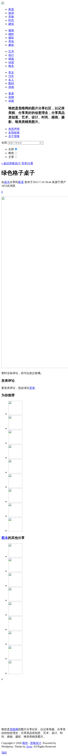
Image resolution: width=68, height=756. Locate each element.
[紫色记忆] (15, 629)
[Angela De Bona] (15, 643)
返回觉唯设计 (10, 163)
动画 (11, 100)
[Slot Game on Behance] (15, 428)
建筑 (11, 23)
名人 (11, 79)
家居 (11, 9)
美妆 (11, 41)
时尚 (11, 20)
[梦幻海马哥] (15, 472)
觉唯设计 (35, 743)
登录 (24, 163)
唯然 (11, 153)
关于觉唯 (14, 136)
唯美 (11, 65)
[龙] (15, 614)
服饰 (11, 30)
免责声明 (14, 128)
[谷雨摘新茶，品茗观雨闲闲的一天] (15, 673)
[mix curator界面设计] (15, 413)
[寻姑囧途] (15, 457)
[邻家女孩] (15, 600)
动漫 (11, 62)
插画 (11, 58)
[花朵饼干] (15, 486)
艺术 (11, 51)
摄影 (11, 37)
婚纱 (11, 34)
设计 (11, 55)
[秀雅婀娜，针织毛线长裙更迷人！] (15, 556)
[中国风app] (15, 516)
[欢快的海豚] (15, 658)
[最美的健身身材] (15, 585)
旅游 (11, 12)
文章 (11, 156)
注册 (30, 163)
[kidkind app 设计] (15, 501)
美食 (11, 16)
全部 (11, 149)
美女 (11, 72)
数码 (11, 83)
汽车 (11, 76)
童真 (11, 93)
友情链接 (14, 132)
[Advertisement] (23, 702)
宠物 (11, 97)
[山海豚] (15, 570)
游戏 (11, 87)
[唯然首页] (2, 3)
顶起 (4, 752)
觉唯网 (14, 729)
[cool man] (15, 443)
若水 (7, 182)
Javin (29, 746)
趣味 (11, 44)
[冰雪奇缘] (15, 530)
